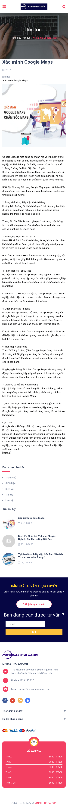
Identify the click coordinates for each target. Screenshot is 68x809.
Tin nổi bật (9, 509)
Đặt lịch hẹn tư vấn (34, 604)
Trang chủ (11, 477)
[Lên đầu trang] (60, 799)
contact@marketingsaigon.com (30, 689)
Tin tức (9, 494)
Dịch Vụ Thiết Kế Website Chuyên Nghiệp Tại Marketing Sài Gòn (37, 538)
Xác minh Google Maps (27, 62)
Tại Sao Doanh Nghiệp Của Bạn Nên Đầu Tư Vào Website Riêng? (41, 556)
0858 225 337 (22, 680)
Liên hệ (9, 500)
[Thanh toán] (5, 731)
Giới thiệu (11, 483)
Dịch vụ (9, 489)
